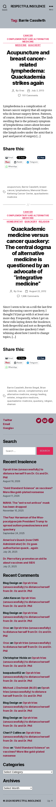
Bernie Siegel (32, 387)
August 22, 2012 (37, 291)
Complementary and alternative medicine (28, 40)
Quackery (34, 45)
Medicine (20, 45)
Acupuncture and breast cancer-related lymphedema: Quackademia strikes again (28, 67)
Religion (44, 221)
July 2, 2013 (37, 90)
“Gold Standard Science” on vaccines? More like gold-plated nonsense (26, 751)
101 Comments (30, 95)
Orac (21, 90)
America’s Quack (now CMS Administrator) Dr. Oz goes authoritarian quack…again (21, 544)
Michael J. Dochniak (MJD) (20, 687)
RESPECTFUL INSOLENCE (28, 6)
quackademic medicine (19, 400)
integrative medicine (27, 397)
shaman (11, 404)
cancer (21, 390)
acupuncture (14, 186)
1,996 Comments (30, 296)
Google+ (8, 428)
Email (6, 424)
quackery (38, 400)
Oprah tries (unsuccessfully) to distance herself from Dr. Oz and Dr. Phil (25, 473)
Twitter (7, 420)
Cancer (28, 35)
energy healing (38, 394)
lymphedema (22, 190)
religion (48, 400)
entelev (11, 397)
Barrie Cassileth (30, 186)
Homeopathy (15, 221)
